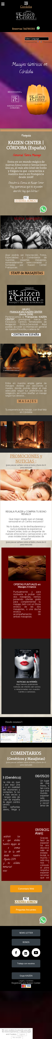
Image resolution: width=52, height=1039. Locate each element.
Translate (47, 42)
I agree (22, 1034)
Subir (46, 1034)
